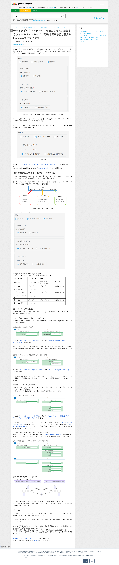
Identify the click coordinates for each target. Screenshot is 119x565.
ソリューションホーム (19, 27)
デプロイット (78, 7)
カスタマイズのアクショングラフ (89, 39)
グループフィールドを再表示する (89, 37)
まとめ (82, 41)
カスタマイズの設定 (85, 33)
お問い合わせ (99, 18)
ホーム (15, 10)
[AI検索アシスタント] (61, 16)
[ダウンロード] (56, 269)
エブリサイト (29, 7)
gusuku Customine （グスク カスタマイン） (40, 27)
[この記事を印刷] (38, 38)
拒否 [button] (92, 561)
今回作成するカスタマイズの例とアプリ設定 (92, 31)
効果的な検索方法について (39, 20)
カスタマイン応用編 (59, 27)
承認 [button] (86, 561)
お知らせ (35, 10)
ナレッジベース (25, 10)
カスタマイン (52, 7)
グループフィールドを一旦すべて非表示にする (93, 35)
